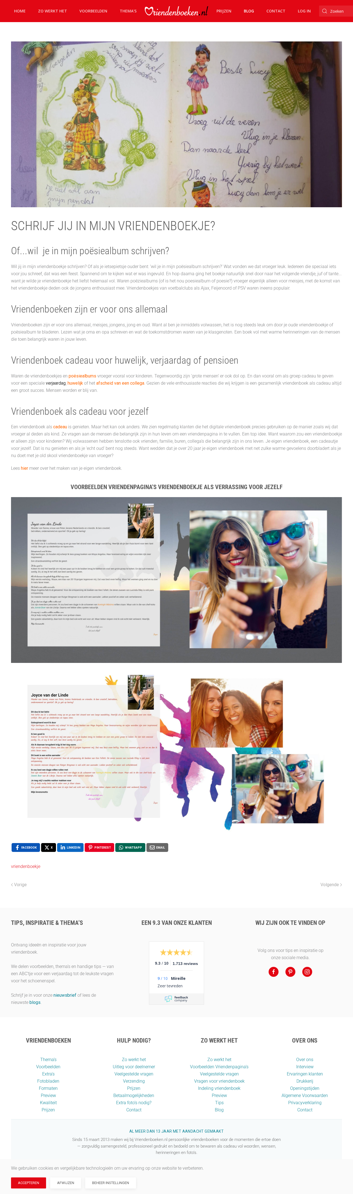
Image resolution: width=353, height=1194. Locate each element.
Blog (249, 11)
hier (24, 468)
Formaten (48, 1088)
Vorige (20, 884)
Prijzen (223, 11)
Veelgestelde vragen (133, 1074)
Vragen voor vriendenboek (219, 1081)
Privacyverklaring (305, 1102)
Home (20, 11)
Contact (275, 11)
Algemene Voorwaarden (305, 1095)
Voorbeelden (93, 11)
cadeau (60, 426)
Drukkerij (304, 1081)
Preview (48, 1095)
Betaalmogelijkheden (133, 1095)
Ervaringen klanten (305, 1074)
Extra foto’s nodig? (133, 1102)
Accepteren (28, 1183)
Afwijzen (65, 1183)
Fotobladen (48, 1081)
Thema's (128, 11)
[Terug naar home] (176, 11)
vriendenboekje (25, 866)
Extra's (48, 1074)
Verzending (134, 1081)
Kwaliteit (48, 1102)
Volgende (329, 884)
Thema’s (48, 1059)
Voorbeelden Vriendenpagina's (219, 1066)
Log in (304, 11)
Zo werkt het (52, 11)
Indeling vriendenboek (219, 1088)
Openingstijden (304, 1088)
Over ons (304, 1059)
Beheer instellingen (110, 1183)
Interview (305, 1066)
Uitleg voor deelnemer (134, 1066)
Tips (219, 1102)
